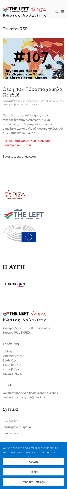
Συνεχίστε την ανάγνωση (19, 156)
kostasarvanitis (32, 100)
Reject (34, 471)
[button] (56, 11)
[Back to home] (25, 11)
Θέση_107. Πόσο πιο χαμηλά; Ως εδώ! (33, 92)
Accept (33, 461)
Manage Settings (34, 482)
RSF (5, 140)
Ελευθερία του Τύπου (17, 145)
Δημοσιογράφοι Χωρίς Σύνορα (29, 140)
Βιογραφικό (10, 421)
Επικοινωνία (11, 433)
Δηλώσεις (31, 104)
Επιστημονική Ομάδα (17, 427)
